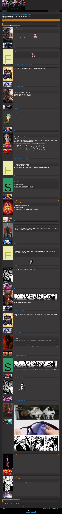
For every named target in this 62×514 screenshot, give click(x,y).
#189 (58, 200)
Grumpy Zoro (7, 125)
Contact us (44, 508)
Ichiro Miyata (7, 469)
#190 (58, 223)
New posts (3, 12)
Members (19, 11)
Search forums (8, 12)
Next (18, 25)
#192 (58, 267)
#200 (58, 476)
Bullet (8, 42)
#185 (58, 111)
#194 (58, 312)
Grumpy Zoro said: (17, 202)
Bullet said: (16, 51)
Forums (4, 11)
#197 (58, 380)
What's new (14, 11)
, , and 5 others (21, 47)
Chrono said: (16, 180)
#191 (58, 246)
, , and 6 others (21, 130)
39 (16, 25)
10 (10, 25)
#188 (58, 178)
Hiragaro (7, 305)
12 (13, 25)
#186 (58, 133)
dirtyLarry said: (16, 225)
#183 (58, 66)
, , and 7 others (20, 355)
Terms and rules (49, 508)
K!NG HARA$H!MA (8, 282)
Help (57, 508)
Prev (3, 25)
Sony (8, 193)
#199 (58, 454)
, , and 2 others (24, 64)
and (19, 86)
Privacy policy (54, 508)
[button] (11, 11)
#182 (58, 49)
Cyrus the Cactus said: (17, 135)
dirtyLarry (8, 148)
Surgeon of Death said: (17, 29)
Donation (8, 11)
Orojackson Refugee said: (18, 292)
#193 (58, 290)
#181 (58, 27)
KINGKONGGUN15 (5, 17)
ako (7, 81)
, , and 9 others (20, 197)
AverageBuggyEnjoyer (8, 417)
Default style (5, 508)
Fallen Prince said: (17, 478)
